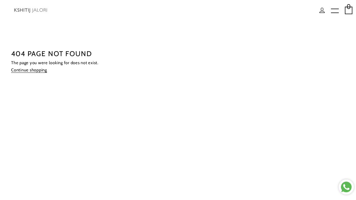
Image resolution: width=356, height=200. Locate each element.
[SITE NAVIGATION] (335, 11)
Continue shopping (29, 70)
